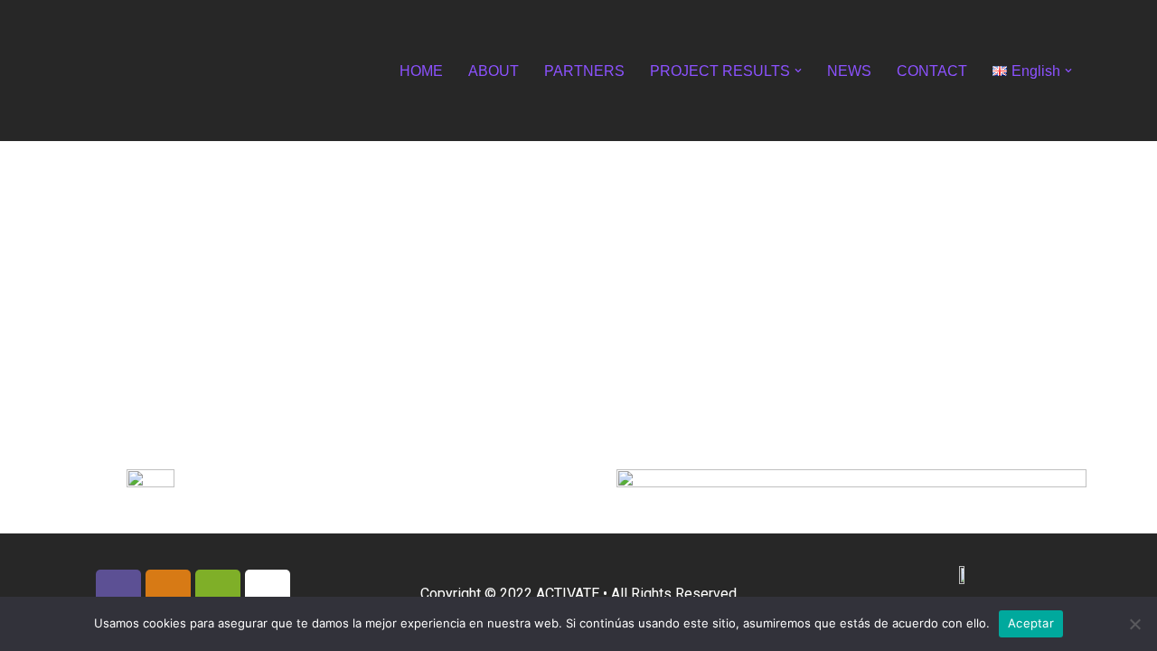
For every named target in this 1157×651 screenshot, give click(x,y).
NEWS (849, 71)
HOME (421, 71)
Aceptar (1031, 623)
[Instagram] (168, 592)
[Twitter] (217, 592)
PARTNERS (584, 71)
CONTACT (932, 71)
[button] (798, 70)
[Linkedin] (267, 592)
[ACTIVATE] (117, 70)
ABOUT (493, 71)
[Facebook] (118, 592)
